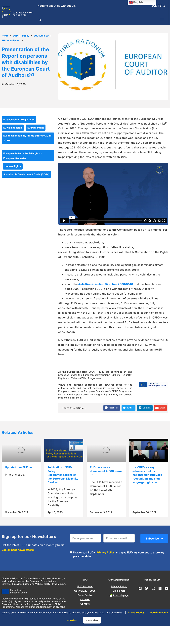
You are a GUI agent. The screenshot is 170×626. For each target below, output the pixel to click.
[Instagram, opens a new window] (153, 588)
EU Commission (11, 40)
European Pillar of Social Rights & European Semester (22, 156)
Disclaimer (119, 590)
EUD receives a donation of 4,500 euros (106, 469)
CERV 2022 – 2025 (85, 590)
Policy (25, 35)
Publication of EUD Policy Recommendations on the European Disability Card (62, 475)
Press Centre (85, 595)
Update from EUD (17, 467)
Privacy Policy (105, 552)
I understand (92, 620)
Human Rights (12, 166)
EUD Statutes (84, 586)
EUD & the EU (41, 35)
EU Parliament (35, 127)
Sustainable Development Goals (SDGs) (26, 174)
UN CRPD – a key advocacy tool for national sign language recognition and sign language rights (147, 475)
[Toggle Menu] (162, 20)
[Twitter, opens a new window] (146, 588)
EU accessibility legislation (19, 119)
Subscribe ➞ (154, 538)
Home (5, 35)
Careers (84, 599)
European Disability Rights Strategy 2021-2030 (27, 138)
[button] (111, 408)
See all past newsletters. (18, 549)
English (138, 2)
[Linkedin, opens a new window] (160, 588)
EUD (15, 35)
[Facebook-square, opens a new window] (140, 588)
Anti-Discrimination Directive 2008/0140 (105, 284)
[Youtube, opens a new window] (166, 588)
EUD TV (156, 5)
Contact (84, 603)
